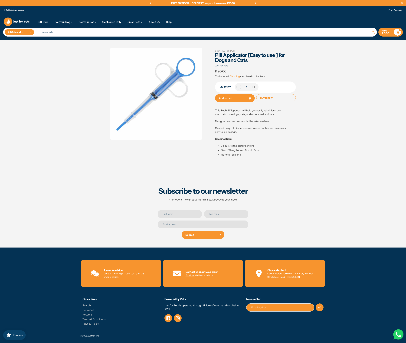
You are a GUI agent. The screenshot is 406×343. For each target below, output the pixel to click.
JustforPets (93, 335)
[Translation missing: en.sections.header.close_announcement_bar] (402, 3)
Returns (87, 314)
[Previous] (150, 3)
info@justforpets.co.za (14, 10)
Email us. (190, 275)
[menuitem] (43, 22)
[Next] (255, 3)
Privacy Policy (90, 323)
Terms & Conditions (94, 319)
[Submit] (320, 307)
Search (86, 305)
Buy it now (266, 97)
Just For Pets (221, 65)
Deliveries (88, 310)
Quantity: (226, 86)
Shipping (235, 76)
